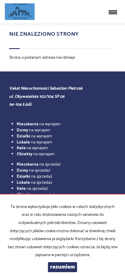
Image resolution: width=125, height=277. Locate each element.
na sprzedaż (39, 164)
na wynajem (39, 124)
